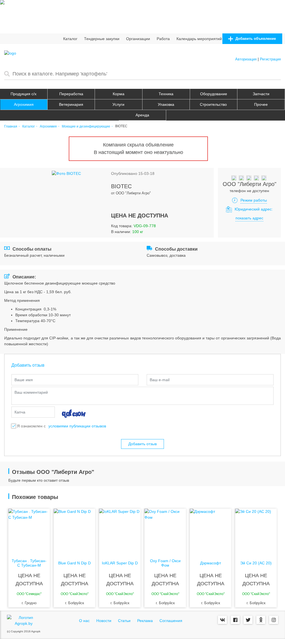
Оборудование (213, 94)
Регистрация (270, 59)
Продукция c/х (23, 94)
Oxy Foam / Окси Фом (165, 563)
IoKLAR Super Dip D (120, 563)
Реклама (145, 620)
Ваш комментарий (31, 392)
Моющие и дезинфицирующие (86, 126)
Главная (10, 126)
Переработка (71, 94)
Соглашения (170, 620)
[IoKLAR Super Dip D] (120, 531)
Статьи (124, 620)
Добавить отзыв (142, 444)
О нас (84, 620)
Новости (103, 620)
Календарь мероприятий (199, 38)
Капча (19, 412)
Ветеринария (71, 104)
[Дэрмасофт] (210, 531)
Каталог (70, 38)
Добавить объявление (255, 38)
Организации (138, 38)
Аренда (142, 115)
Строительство (213, 104)
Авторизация (246, 59)
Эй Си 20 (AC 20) (256, 563)
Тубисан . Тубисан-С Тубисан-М (29, 563)
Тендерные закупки (101, 38)
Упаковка (166, 104)
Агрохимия (24, 104)
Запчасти (261, 94)
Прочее (261, 104)
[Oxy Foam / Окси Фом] (165, 531)
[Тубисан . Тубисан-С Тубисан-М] (29, 531)
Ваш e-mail (159, 380)
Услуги (118, 104)
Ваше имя (23, 380)
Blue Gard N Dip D (74, 563)
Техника (166, 94)
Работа (163, 38)
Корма (118, 94)
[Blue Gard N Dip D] (74, 531)
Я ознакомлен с (31, 426)
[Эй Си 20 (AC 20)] (256, 531)
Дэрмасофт (210, 563)
